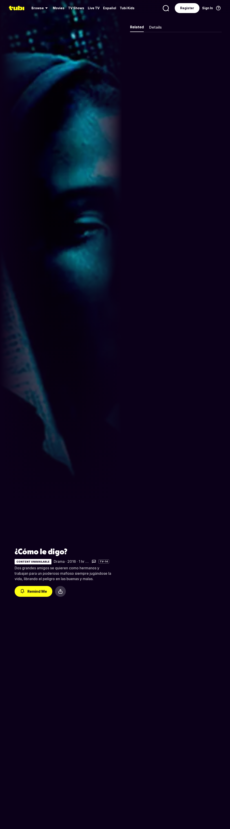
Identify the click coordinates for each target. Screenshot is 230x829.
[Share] (60, 591)
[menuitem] (40, 8)
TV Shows (76, 8)
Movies (58, 8)
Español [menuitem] (109, 8)
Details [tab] (155, 27)
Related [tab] (137, 27)
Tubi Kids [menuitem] (127, 8)
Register (187, 8)
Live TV (94, 8)
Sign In (207, 8)
